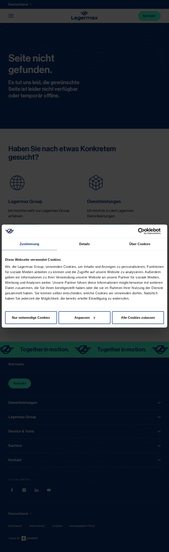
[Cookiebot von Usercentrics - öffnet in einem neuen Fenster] (144, 231)
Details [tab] (84, 244)
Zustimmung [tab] (29, 244)
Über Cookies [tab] (139, 244)
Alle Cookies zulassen (138, 317)
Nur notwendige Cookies (31, 317)
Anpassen (82, 317)
